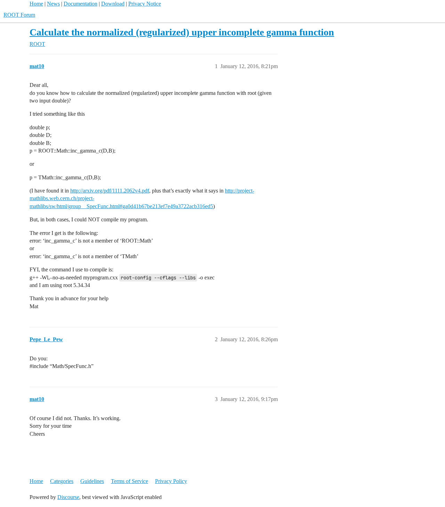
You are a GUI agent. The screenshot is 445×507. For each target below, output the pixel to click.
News (53, 4)
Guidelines (92, 481)
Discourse (68, 497)
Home (36, 4)
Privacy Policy (171, 481)
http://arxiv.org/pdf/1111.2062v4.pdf (109, 191)
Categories (61, 481)
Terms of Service (129, 481)
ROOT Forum (19, 15)
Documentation (80, 4)
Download (112, 4)
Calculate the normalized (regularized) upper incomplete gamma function (182, 32)
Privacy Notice (144, 4)
